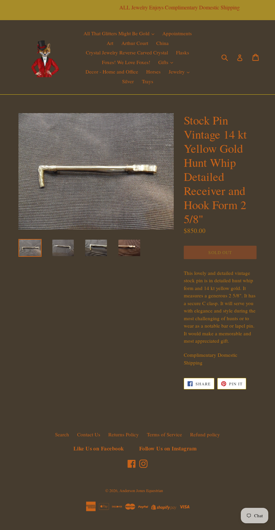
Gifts (164, 62)
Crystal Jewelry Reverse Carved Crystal (127, 52)
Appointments (177, 33)
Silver (128, 81)
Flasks (182, 52)
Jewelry (177, 71)
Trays (147, 81)
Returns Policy (123, 434)
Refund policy (205, 434)
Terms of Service (164, 434)
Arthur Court (134, 43)
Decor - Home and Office (112, 71)
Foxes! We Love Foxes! (126, 62)
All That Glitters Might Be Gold (117, 33)
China (162, 43)
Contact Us (88, 434)
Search (62, 434)
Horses (153, 71)
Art (110, 43)
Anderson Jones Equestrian (141, 490)
